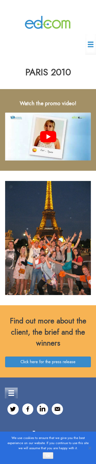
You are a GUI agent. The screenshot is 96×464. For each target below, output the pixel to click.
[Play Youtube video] (48, 137)
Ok (48, 456)
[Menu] (90, 44)
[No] (89, 447)
